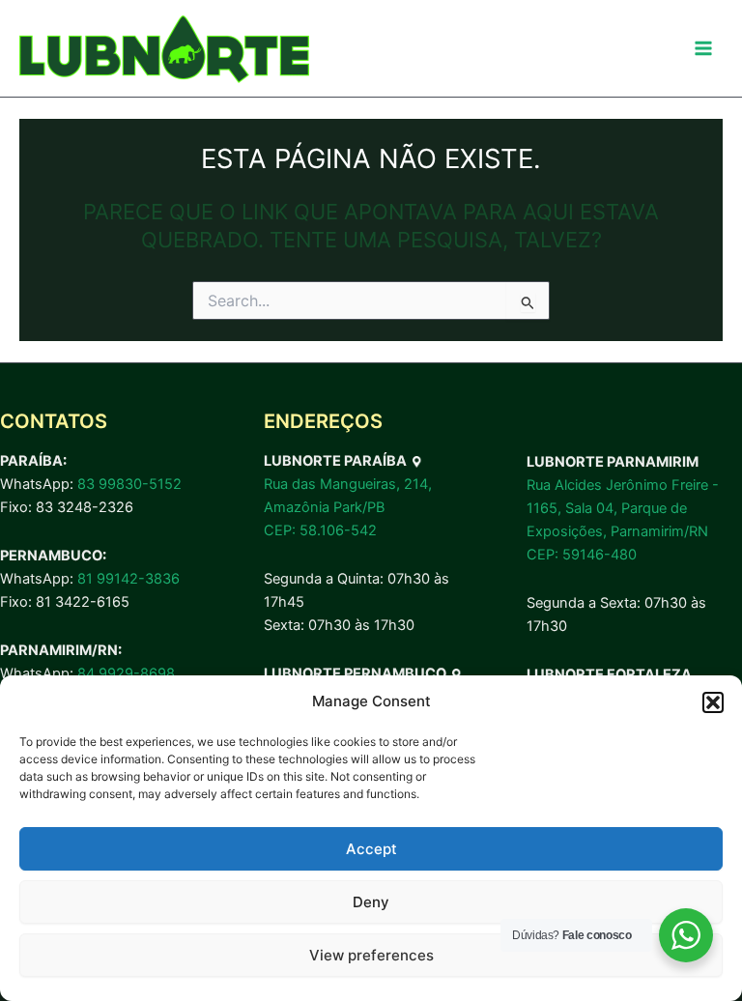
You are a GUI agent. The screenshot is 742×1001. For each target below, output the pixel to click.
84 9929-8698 (126, 673)
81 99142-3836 (128, 578)
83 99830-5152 (129, 484)
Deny (371, 902)
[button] (713, 702)
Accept (371, 849)
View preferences (371, 955)
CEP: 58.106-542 (320, 530)
